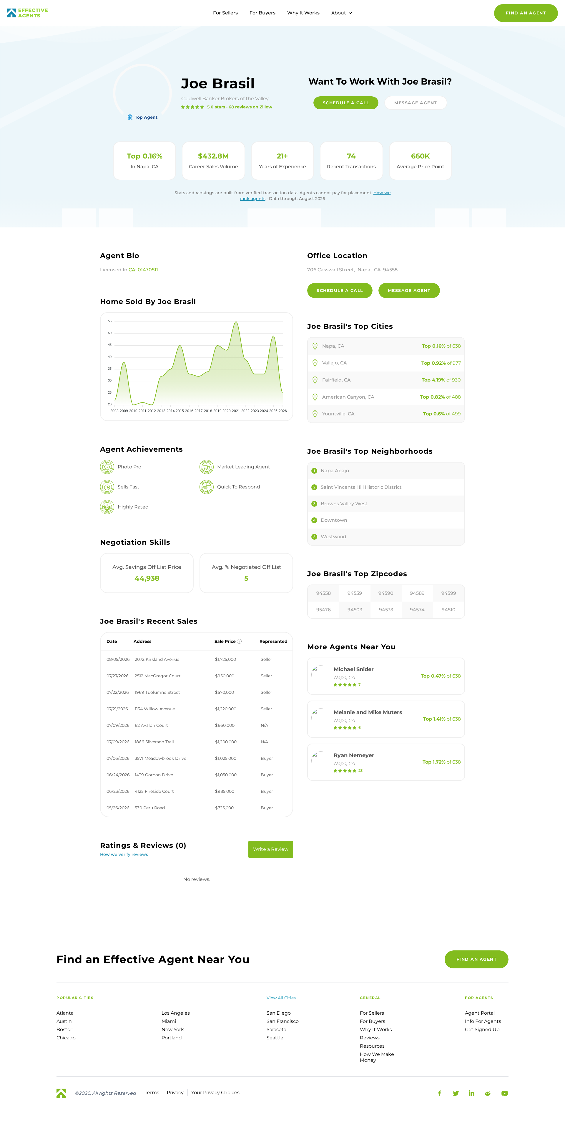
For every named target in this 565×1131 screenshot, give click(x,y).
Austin (64, 1021)
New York (173, 1029)
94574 (417, 609)
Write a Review (270, 849)
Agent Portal (480, 1013)
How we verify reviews (124, 854)
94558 (323, 593)
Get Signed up (482, 1029)
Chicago (66, 1038)
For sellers (372, 1013)
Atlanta (65, 1013)
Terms (152, 1092)
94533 (386, 609)
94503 (355, 609)
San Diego (279, 1013)
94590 (385, 593)
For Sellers (225, 13)
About (338, 13)
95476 (323, 609)
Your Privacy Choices (215, 1092)
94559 (355, 593)
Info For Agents (483, 1021)
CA (132, 270)
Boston (65, 1029)
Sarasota (276, 1029)
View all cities (281, 997)
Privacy (175, 1092)
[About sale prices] (239, 641)
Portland (172, 1038)
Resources (372, 1046)
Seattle (275, 1038)
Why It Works (303, 13)
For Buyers (262, 13)
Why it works (376, 1029)
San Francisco (283, 1021)
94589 (417, 593)
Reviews (370, 1038)
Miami (169, 1021)
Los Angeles (176, 1013)
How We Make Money (377, 1057)
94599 (448, 593)
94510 (449, 609)
